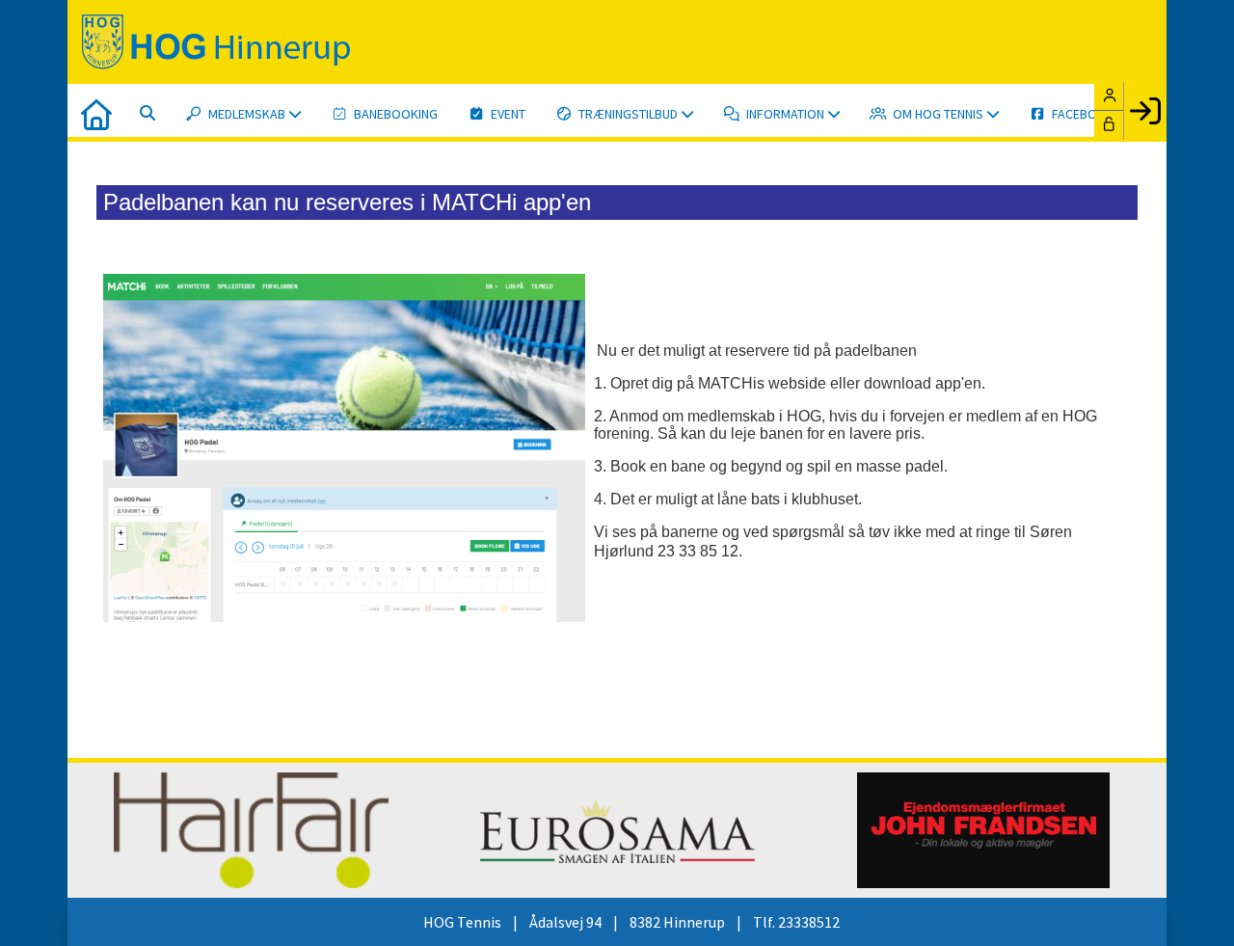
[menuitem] (96, 113)
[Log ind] (1145, 111)
